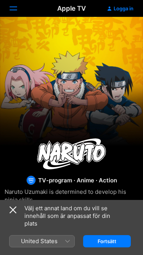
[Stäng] (13, 209)
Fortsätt (107, 241)
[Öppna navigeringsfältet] (18, 8)
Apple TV (71, 8)
